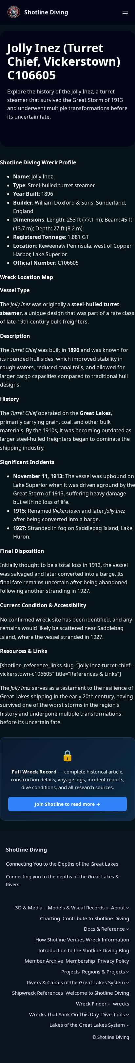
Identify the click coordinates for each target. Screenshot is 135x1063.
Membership (80, 960)
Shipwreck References (37, 992)
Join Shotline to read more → (67, 804)
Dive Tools (113, 1014)
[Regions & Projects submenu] (127, 971)
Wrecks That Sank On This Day (64, 1014)
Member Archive (44, 960)
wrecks (121, 1003)
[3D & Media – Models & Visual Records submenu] (107, 907)
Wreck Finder (91, 1003)
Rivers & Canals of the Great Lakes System (76, 982)
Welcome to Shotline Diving (97, 992)
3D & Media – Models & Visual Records (60, 907)
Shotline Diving (46, 12)
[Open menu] (125, 12)
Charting (50, 918)
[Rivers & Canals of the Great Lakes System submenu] (127, 982)
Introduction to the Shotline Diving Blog (83, 950)
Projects (70, 971)
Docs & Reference (104, 928)
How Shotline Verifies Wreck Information (82, 939)
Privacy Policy (113, 960)
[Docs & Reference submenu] (127, 928)
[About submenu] (127, 907)
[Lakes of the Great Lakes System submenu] (127, 1024)
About (118, 907)
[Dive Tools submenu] (127, 1014)
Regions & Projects (103, 971)
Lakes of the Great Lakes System (87, 1024)
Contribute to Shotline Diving (96, 918)
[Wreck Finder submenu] (108, 1003)
